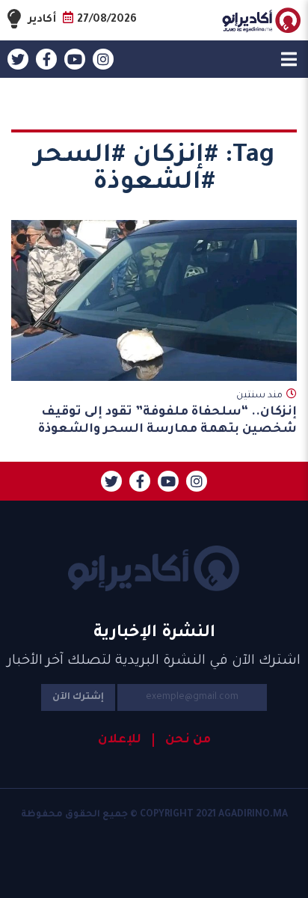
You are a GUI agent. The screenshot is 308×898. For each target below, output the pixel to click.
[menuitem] (182, 740)
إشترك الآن (78, 697)
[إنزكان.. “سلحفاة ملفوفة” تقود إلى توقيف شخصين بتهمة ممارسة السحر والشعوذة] (154, 300)
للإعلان (119, 740)
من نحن (188, 740)
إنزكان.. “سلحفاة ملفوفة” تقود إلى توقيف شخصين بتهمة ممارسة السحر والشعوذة (167, 421)
